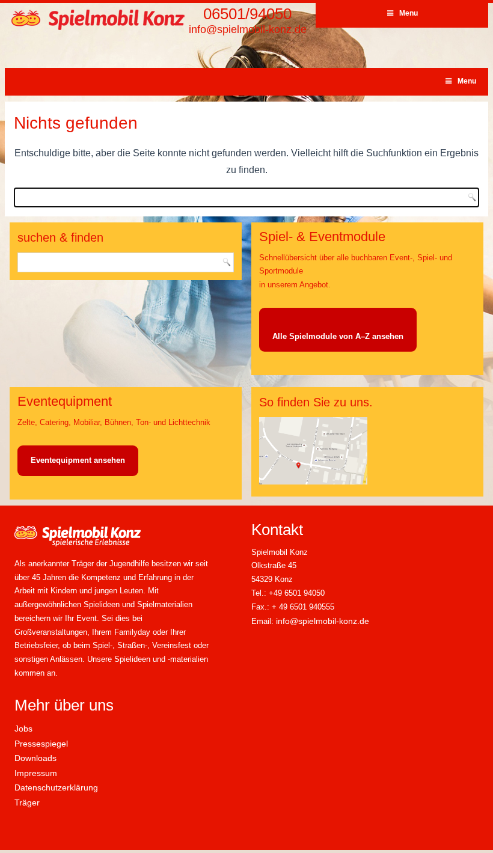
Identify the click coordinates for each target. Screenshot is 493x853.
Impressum (35, 773)
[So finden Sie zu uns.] (313, 481)
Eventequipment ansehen (78, 460)
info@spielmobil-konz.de (248, 29)
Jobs (23, 728)
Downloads (35, 758)
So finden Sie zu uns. (316, 402)
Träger (27, 802)
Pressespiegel (41, 743)
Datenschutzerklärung (56, 787)
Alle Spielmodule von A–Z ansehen (337, 336)
